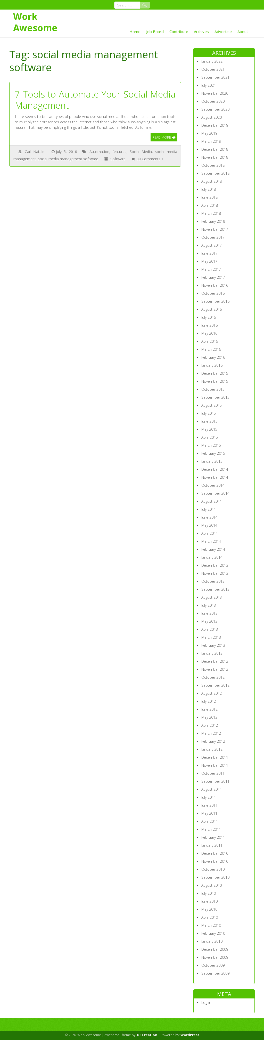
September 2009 (215, 973)
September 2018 (215, 173)
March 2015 (211, 445)
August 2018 (211, 181)
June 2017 (209, 253)
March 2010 (211, 925)
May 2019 (209, 133)
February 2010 (213, 933)
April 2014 (209, 533)
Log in (206, 1002)
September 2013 (215, 589)
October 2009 (213, 965)
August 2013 (211, 597)
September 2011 (215, 781)
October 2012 (213, 677)
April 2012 (209, 725)
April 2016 (209, 341)
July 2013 (208, 605)
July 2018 (208, 189)
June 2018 (209, 197)
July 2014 (208, 509)
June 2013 (209, 613)
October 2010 (213, 869)
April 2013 (209, 629)
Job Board (155, 31)
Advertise (223, 31)
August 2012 (211, 693)
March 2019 (211, 141)
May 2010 (209, 909)
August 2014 (211, 501)
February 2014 (213, 549)
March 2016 (211, 349)
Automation (99, 151)
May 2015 (209, 429)
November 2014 (214, 477)
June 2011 (209, 805)
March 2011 (211, 829)
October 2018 (213, 165)
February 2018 (213, 221)
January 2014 (211, 557)
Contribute (178, 31)
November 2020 (214, 93)
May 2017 (209, 261)
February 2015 (213, 453)
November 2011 (214, 765)
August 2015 (211, 405)
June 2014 (209, 517)
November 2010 (214, 861)
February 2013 (213, 645)
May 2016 (209, 333)
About (242, 31)
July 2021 (208, 85)
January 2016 (211, 365)
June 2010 (209, 901)
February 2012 (213, 741)
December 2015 (214, 373)
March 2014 (211, 541)
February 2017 (213, 277)
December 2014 (214, 469)
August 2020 (211, 117)
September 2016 (215, 301)
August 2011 (211, 789)
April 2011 (209, 821)
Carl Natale (34, 151)
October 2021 (213, 69)
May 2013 (209, 621)
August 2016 (211, 309)
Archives (201, 31)
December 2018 (214, 149)
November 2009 (214, 957)
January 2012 (211, 749)
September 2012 (215, 685)
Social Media (141, 151)
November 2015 (214, 381)
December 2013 (214, 565)
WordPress (189, 1035)
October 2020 (213, 101)
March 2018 (211, 213)
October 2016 (213, 293)
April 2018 (209, 205)
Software (118, 158)
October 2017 (213, 237)
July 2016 (208, 317)
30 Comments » (150, 158)
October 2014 (213, 485)
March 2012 (211, 733)
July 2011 (208, 797)
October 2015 (213, 389)
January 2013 (211, 653)
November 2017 (214, 229)
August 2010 (211, 885)
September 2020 (215, 109)
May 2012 (209, 717)
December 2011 (214, 757)
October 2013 (213, 581)
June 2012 (209, 709)
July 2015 (208, 413)
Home (135, 31)
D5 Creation (147, 1035)
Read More (161, 137)
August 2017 (211, 245)
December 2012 (214, 661)
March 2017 (211, 269)
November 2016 (214, 285)
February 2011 (213, 837)
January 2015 (211, 461)
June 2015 (209, 421)
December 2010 (214, 853)
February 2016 (213, 357)
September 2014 (215, 493)
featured (119, 151)
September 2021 (215, 77)
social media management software (68, 158)
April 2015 (209, 437)
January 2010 (211, 941)
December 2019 (214, 125)
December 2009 (214, 949)
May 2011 (209, 813)
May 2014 (209, 525)
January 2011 (211, 845)
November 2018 (214, 157)
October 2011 (213, 773)
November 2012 (214, 669)
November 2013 (214, 573)
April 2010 (209, 917)
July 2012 (208, 701)
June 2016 (209, 325)
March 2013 (211, 637)
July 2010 (208, 893)
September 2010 (215, 877)
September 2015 (215, 397)
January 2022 (211, 61)
